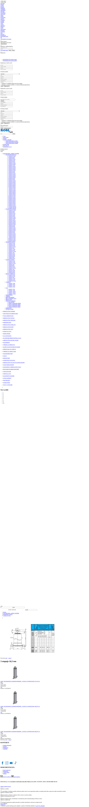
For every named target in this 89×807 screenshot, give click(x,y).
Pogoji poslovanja (6, 770)
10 (3, 403)
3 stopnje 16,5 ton (12, 251)
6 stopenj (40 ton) (12, 185)
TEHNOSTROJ (9, 295)
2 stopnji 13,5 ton (12, 246)
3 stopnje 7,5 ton (11, 249)
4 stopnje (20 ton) (12, 168)
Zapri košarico (3, 43)
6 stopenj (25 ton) (12, 183)
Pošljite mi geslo (7, 128)
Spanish (2, 18)
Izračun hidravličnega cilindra (12, 143)
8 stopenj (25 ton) (12, 199)
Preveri (2, 100)
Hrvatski (2, 7)
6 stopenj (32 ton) (12, 184)
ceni (6, 658)
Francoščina (3, 12)
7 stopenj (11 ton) (12, 189)
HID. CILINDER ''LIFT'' (11, 298)
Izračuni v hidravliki (7, 139)
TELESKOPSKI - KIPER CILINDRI (11, 613)
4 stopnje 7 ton (11, 252)
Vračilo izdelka (6, 772)
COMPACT (8, 282)
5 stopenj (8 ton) (11, 172)
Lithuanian (3, 25)
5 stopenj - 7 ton (11, 285)
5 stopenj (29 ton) (12, 177)
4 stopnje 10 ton (11, 253)
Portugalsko (3, 17)
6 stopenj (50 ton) (12, 186)
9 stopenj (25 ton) (12, 204)
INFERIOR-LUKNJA (10, 242)
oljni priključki (11, 302)
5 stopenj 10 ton (11, 258)
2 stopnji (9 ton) (11, 158)
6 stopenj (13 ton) (12, 180)
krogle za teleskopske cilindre (14, 305)
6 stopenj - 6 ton (11, 286)
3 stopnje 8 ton (11, 265)
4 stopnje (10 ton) (12, 166)
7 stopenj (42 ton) (12, 194)
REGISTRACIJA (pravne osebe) (10, 60)
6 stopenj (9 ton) (11, 179)
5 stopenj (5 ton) (11, 171)
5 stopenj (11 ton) (12, 173)
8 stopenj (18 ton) (12, 198)
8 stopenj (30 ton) (12, 200)
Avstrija (2, 5)
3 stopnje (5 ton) (11, 160)
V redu (36, 805)
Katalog (4, 773)
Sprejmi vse (3, 804)
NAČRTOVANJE (9, 309)
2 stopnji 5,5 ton (11, 244)
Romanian (3, 19)
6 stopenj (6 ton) (11, 178)
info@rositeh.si (17, 776)
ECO (7, 288)
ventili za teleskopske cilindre (14, 306)
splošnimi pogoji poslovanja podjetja (14, 83)
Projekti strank (6, 144)
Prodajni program (4, 149)
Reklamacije (5, 747)
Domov (4, 612)
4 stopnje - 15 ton (12, 293)
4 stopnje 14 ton (11, 255)
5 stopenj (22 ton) (12, 176)
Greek (2, 23)
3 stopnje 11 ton (11, 250)
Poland (2, 27)
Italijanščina (3, 10)
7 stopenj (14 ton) (12, 190)
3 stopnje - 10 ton (12, 291)
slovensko (3, 3)
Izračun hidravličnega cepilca (12, 140)
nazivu (9, 658)
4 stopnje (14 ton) (12, 167)
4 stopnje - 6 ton (11, 284)
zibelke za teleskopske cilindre (14, 303)
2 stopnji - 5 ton (11, 289)
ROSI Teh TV (6, 145)
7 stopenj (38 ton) (12, 193)
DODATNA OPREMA (11, 300)
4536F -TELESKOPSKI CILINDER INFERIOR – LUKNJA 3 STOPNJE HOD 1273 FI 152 (20, 681)
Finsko (2, 15)
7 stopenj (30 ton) (12, 192)
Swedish (2, 21)
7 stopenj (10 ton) (12, 187)
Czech (2, 28)
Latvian (2, 24)
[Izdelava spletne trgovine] (2, 787)
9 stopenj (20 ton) (12, 203)
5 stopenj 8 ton (11, 257)
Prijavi (13, 50)
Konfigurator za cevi (7, 146)
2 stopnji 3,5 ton (11, 243)
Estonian (2, 22)
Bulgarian (3, 30)
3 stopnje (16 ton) (12, 164)
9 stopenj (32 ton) (12, 205)
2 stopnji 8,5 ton (11, 245)
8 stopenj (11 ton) (12, 196)
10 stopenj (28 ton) (12, 207)
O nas (4, 136)
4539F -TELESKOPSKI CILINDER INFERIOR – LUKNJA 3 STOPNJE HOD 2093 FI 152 (20, 731)
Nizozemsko (3, 29)
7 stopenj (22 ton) (12, 191)
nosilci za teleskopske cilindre (14, 304)
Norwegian (3, 14)
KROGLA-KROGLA (10, 273)
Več (1, 687)
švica (2, 32)
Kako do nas (5, 137)
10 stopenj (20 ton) (12, 206)
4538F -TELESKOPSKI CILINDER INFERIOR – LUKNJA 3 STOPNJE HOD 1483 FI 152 (20, 706)
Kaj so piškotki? (4, 803)
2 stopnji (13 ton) (11, 159)
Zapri (10, 50)
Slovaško (2, 11)
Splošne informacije (7, 745)
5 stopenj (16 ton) (12, 174)
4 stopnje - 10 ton (12, 292)
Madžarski (3, 8)
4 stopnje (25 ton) (12, 170)
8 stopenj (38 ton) (12, 201)
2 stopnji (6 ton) (11, 157)
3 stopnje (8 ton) (11, 161)
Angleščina (3, 9)
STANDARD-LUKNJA (11, 209)
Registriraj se (6, 86)
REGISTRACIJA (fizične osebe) (10, 59)
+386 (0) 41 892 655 (6, 776)
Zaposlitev (5, 748)
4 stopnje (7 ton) (11, 165)
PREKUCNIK (9, 299)
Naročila (5, 746)
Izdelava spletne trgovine (6, 786)
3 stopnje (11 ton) (12, 163)
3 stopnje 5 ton (11, 247)
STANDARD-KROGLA (11, 154)
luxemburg (3, 31)
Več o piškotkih (41, 805)
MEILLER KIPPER (10, 297)
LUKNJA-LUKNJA (10, 259)
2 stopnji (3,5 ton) (12, 156)
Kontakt (4, 138)
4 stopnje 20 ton (11, 256)
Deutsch (2, 4)
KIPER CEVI (9, 308)
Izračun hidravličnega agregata (12, 142)
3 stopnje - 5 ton (11, 283)
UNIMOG (8, 296)
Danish (2, 16)
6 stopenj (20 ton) (12, 181)
